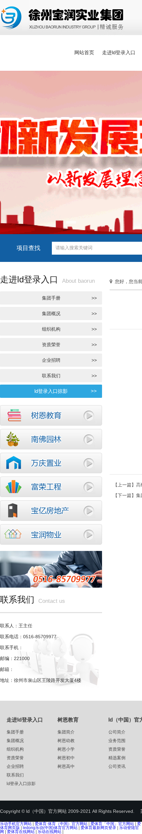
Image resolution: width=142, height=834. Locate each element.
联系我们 (69, 375)
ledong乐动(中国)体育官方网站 (50, 827)
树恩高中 (66, 766)
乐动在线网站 (49, 831)
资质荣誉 (69, 344)
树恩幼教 (66, 740)
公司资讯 (116, 766)
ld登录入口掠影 (65, 391)
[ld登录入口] (51, 486)
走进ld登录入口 (118, 52)
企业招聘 (69, 360)
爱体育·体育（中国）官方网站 (61, 823)
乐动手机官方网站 (16, 823)
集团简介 (66, 732)
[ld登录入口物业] (51, 534)
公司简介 (116, 732)
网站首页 (84, 52)
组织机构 (69, 329)
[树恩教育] (51, 415)
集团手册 (69, 298)
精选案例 (116, 757)
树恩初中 (66, 757)
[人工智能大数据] (51, 510)
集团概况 (69, 313)
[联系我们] (51, 568)
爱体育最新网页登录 (98, 827)
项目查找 (28, 248)
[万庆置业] (51, 462)
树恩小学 (66, 749)
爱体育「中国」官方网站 (112, 823)
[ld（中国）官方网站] (62, 17)
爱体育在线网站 (21, 831)
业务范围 (116, 740)
